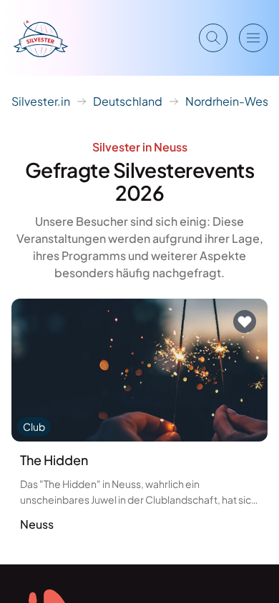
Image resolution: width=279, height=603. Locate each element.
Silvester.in (40, 101)
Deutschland (127, 101)
